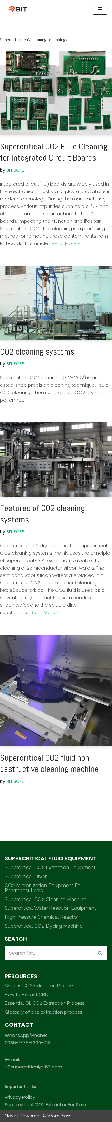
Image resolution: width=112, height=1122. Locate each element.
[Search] (100, 953)
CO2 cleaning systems (37, 351)
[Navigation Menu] (100, 9)
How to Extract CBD (27, 994)
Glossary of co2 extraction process (43, 1012)
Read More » (66, 243)
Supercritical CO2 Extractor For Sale (45, 1104)
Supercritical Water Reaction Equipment (50, 908)
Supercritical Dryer (26, 876)
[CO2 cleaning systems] (56, 303)
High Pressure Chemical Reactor (41, 917)
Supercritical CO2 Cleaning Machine (45, 899)
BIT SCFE (15, 170)
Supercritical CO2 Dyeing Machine (43, 926)
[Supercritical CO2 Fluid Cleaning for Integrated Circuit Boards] (56, 93)
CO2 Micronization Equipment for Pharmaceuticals (43, 888)
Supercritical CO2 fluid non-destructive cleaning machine (49, 763)
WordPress (59, 1116)
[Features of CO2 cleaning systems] (56, 459)
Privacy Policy (20, 1097)
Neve (10, 1116)
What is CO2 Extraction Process (39, 985)
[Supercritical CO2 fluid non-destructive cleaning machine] (56, 690)
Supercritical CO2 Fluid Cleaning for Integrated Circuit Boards (53, 152)
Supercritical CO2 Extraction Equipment (50, 868)
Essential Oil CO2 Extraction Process (44, 1003)
